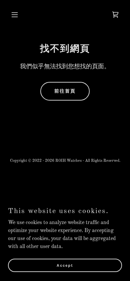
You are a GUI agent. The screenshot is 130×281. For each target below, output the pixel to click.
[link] (115, 14)
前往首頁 (65, 91)
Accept (65, 265)
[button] (16, 14)
